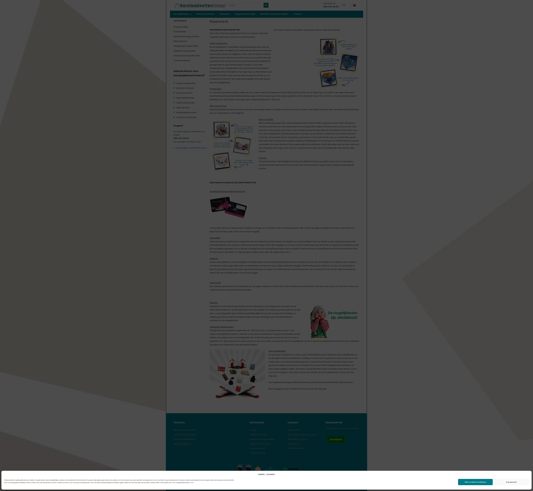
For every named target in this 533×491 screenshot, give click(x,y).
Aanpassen (511, 482)
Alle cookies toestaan (475, 482)
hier (192, 482)
